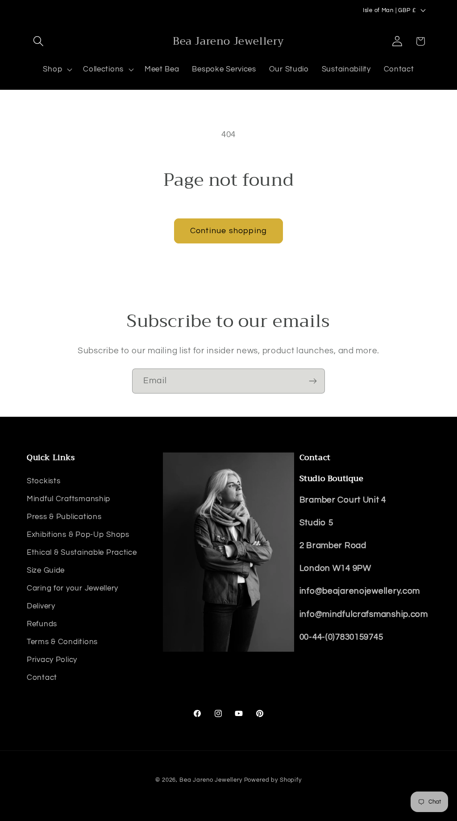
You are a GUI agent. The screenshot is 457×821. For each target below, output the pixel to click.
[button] (38, 41)
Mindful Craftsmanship (68, 499)
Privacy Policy (52, 660)
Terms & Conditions (62, 642)
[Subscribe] (312, 381)
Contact (42, 678)
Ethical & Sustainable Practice (82, 553)
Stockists (43, 481)
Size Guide (46, 570)
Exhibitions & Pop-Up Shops (78, 535)
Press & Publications (64, 517)
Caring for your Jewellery (72, 588)
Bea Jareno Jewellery (210, 780)
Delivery (41, 606)
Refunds (42, 624)
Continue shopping (228, 230)
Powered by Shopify (273, 780)
